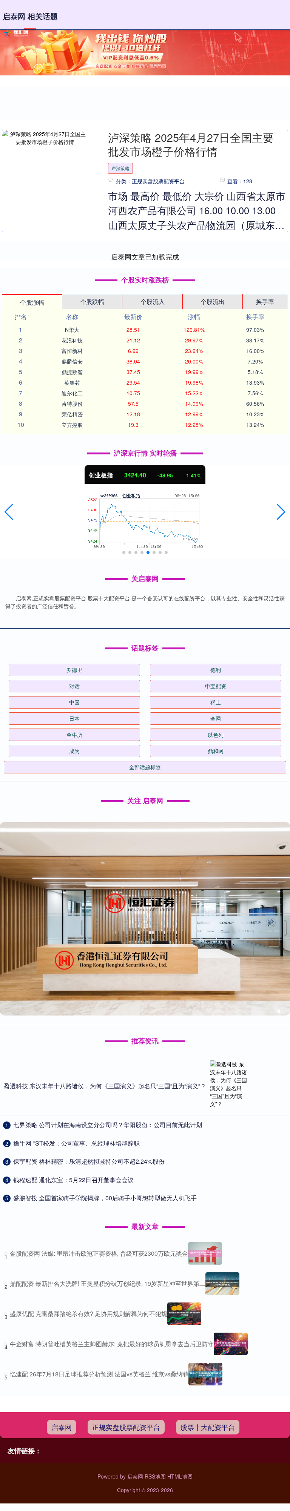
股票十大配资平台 (207, 1427)
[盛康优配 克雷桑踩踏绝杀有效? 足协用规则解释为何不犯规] (184, 1313)
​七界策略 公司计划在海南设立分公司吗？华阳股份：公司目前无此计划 (107, 1124)
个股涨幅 (32, 302)
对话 (74, 686)
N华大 (72, 329)
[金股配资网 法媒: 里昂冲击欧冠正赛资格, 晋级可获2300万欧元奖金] (205, 1253)
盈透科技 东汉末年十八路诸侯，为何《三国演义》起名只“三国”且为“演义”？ (105, 1085)
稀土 (215, 702)
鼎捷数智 (72, 372)
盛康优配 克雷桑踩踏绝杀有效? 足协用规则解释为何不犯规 (88, 1313)
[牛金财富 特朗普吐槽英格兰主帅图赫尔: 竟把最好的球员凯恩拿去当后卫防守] (231, 1344)
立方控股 (72, 424)
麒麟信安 (72, 361)
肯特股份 (72, 403)
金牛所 (74, 734)
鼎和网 (216, 751)
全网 (215, 718)
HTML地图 (180, 1476)
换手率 (265, 301)
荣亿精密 (72, 414)
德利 (215, 669)
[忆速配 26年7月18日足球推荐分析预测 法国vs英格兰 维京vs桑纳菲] (205, 1374)
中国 (74, 702)
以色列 (216, 734)
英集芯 (72, 382)
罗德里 (74, 669)
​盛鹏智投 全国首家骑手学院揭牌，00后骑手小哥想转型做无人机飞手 (105, 1197)
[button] (9, 512)
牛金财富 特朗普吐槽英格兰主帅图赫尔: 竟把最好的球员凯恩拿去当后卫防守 (112, 1343)
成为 (74, 751)
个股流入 (152, 301)
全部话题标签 (145, 767)
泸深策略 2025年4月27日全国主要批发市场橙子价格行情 (191, 144)
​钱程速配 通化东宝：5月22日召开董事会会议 (73, 1179)
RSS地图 (155, 1476)
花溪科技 (72, 340)
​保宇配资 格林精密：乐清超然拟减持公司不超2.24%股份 (89, 1161)
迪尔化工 (72, 393)
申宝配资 (215, 686)
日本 (74, 718)
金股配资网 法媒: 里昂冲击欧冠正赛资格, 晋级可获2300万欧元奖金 (99, 1253)
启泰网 (61, 1427)
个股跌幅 (92, 301)
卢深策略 (120, 168)
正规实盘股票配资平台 (126, 1427)
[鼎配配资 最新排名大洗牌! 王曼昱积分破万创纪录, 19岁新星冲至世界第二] (222, 1283)
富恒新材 (72, 350)
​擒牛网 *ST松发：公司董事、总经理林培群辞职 (76, 1143)
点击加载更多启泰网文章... (145, 256)
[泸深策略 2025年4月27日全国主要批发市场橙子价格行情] (44, 138)
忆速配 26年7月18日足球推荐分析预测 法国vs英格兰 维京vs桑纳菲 (99, 1374)
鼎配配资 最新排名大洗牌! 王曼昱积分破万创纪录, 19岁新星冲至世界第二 (107, 1283)
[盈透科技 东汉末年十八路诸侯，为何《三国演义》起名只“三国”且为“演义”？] (229, 1086)
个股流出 (213, 301)
